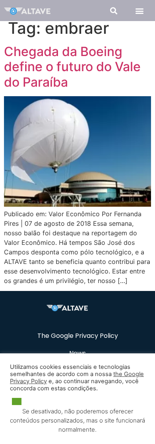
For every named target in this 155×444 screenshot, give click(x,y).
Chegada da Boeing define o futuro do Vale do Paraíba (72, 67)
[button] (113, 10)
